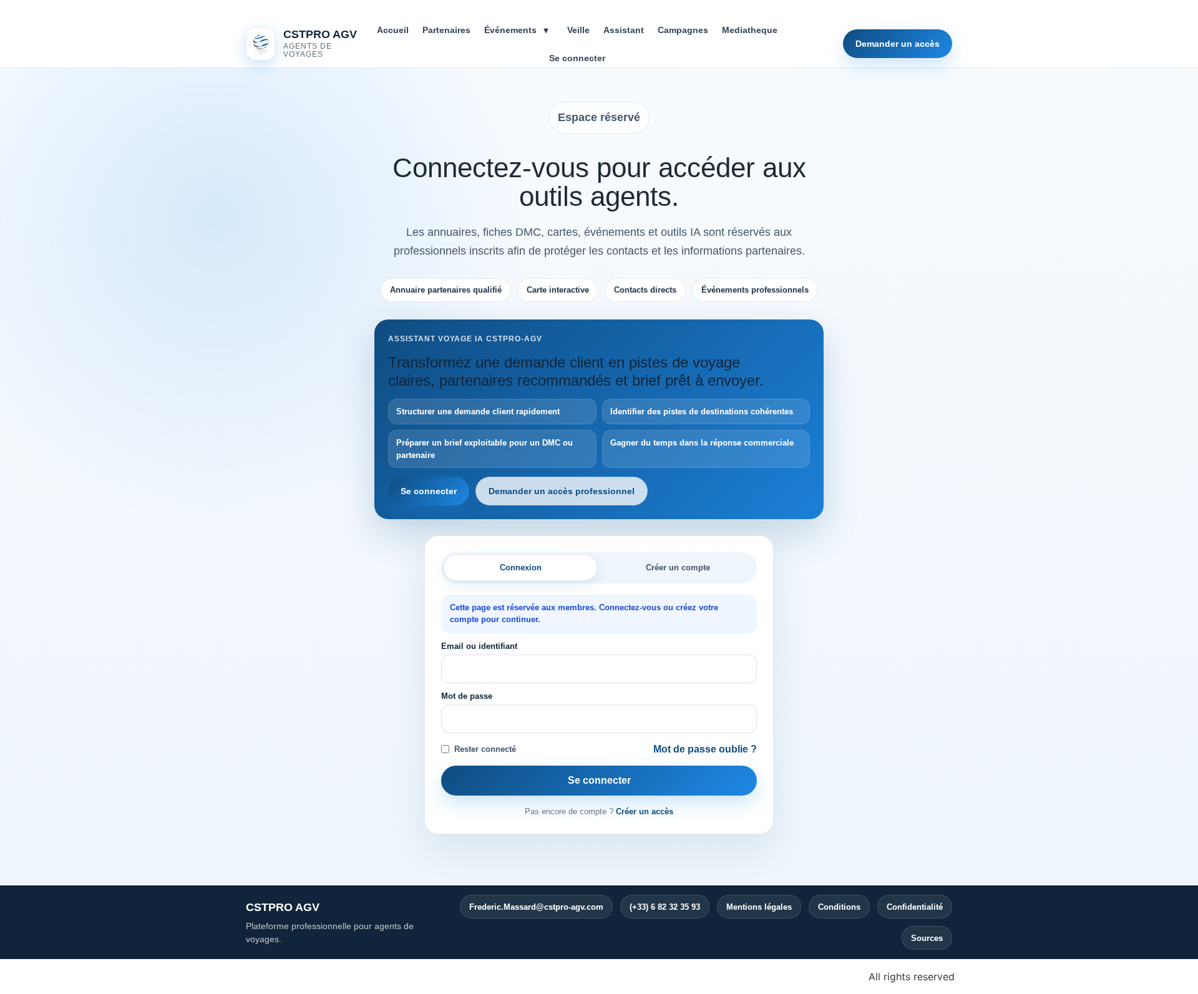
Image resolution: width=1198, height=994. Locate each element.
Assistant (623, 30)
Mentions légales (759, 907)
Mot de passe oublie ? (705, 749)
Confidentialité (915, 907)
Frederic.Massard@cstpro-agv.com (536, 907)
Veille (578, 30)
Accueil (393, 30)
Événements (510, 30)
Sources (927, 938)
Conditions (839, 907)
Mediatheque (749, 30)
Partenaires (446, 30)
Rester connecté (485, 749)
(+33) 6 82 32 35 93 (665, 907)
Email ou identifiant (479, 646)
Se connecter (577, 58)
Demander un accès (897, 44)
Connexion (521, 567)
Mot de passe (466, 696)
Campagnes (683, 30)
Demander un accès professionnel (562, 491)
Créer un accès (644, 811)
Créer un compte (678, 567)
